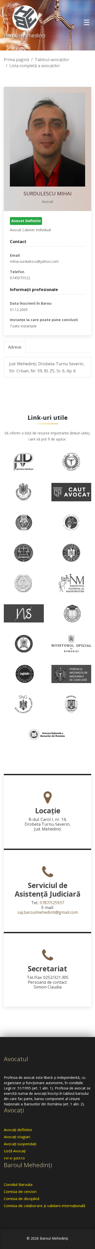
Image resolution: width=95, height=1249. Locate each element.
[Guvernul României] (71, 552)
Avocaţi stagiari (17, 1136)
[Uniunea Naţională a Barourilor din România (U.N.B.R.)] (48, 734)
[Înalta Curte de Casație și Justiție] (24, 582)
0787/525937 (52, 902)
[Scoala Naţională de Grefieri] (24, 704)
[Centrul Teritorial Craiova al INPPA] (24, 522)
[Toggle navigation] (86, 22)
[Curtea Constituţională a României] (24, 552)
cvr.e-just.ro (14, 1157)
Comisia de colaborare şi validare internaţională (44, 1205)
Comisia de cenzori (20, 1191)
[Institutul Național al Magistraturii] (71, 582)
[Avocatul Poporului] (24, 461)
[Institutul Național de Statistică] (24, 613)
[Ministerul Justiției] (24, 643)
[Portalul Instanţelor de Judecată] (71, 673)
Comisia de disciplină (21, 1198)
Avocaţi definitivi (18, 1129)
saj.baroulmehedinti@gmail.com (47, 912)
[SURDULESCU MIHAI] (47, 140)
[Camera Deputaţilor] (24, 491)
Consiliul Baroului (18, 1184)
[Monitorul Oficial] (71, 643)
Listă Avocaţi (15, 1150)
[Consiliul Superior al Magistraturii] (71, 522)
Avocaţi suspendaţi (20, 1143)
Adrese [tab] (14, 347)
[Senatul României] (71, 704)
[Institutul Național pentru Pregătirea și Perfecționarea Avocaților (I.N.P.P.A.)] (71, 613)
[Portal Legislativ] (24, 673)
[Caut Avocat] (71, 492)
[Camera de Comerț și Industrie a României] (71, 461)
